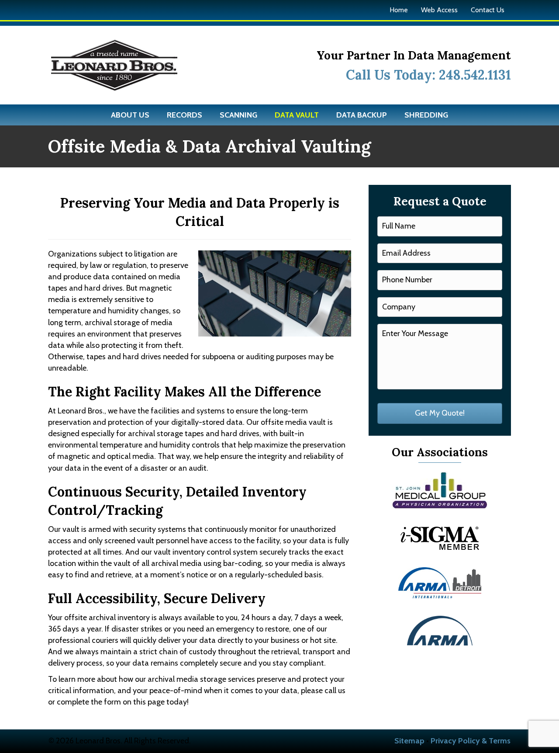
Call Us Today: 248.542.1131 (428, 74)
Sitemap (409, 741)
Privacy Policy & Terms (471, 741)
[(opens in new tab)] (440, 489)
